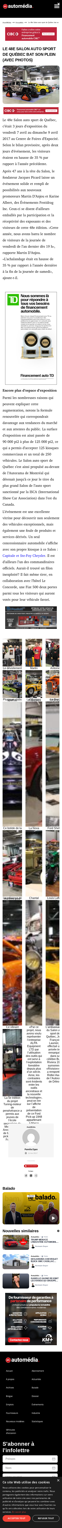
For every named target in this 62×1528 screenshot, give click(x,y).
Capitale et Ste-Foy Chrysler (24, 555)
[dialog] (31, 1502)
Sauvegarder (32, 1165)
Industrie (36, 1413)
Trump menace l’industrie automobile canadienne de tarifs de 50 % (44, 1241)
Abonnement (38, 1371)
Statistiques (37, 1421)
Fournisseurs (12, 1413)
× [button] (58, 1480)
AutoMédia (7, 23)
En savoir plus (19, 1511)
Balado (35, 1387)
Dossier (35, 1396)
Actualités (19, 23)
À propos (10, 1379)
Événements (38, 1404)
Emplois (10, 1404)
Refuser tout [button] (46, 1518)
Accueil (9, 1371)
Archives (10, 1387)
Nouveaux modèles (15, 1421)
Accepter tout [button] (16, 1518)
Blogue (9, 1396)
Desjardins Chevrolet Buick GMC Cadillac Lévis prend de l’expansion (44, 1260)
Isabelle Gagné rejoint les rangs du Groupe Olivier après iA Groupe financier (45, 1279)
